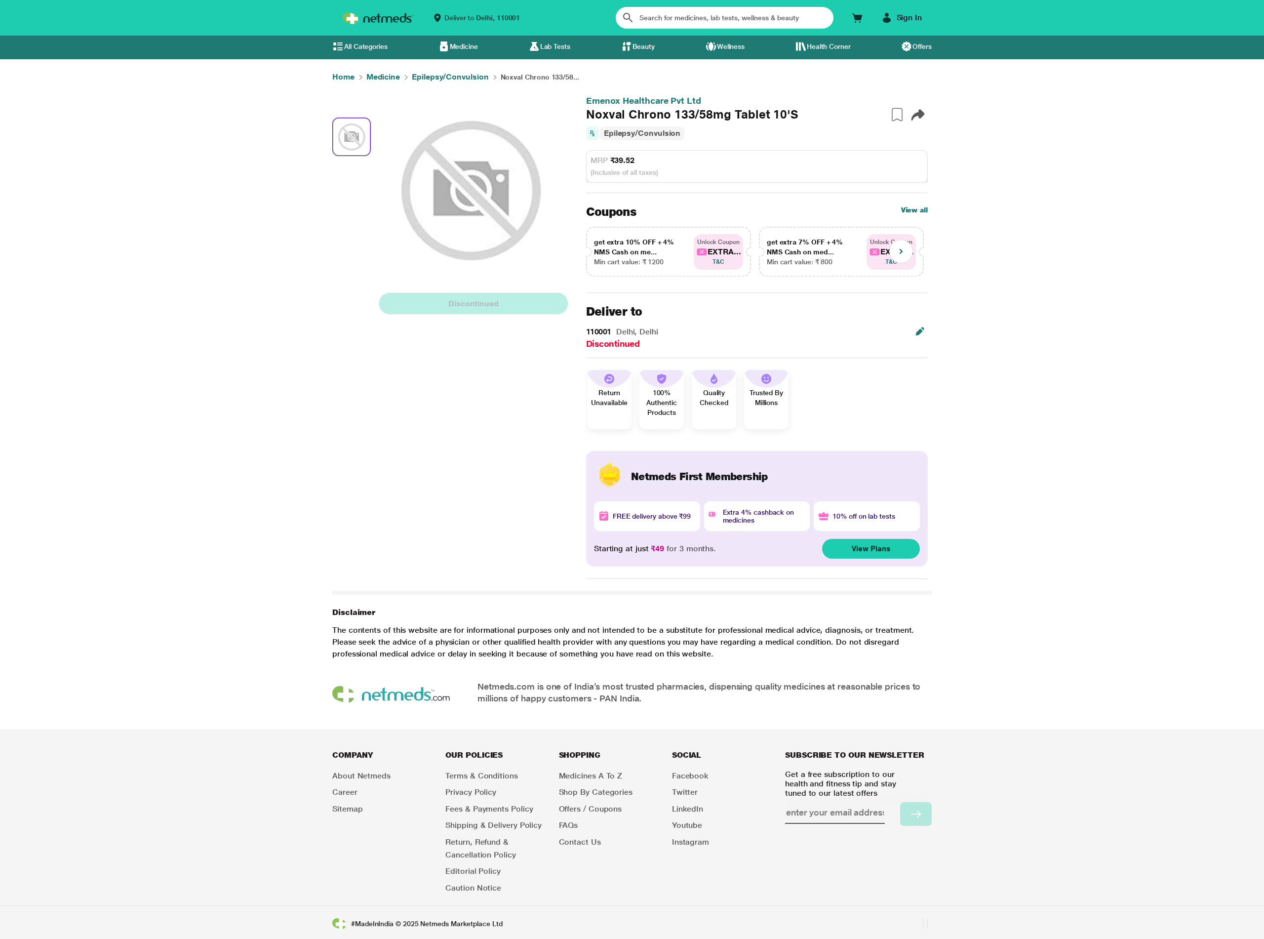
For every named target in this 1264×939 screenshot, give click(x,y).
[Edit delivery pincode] (920, 331)
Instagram (690, 842)
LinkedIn (687, 809)
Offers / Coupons (590, 809)
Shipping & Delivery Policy (493, 825)
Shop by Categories (596, 792)
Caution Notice (473, 888)
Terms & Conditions (481, 775)
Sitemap (347, 809)
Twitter (685, 792)
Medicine (464, 46)
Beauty (643, 46)
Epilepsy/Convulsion (642, 133)
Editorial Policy (473, 871)
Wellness (731, 46)
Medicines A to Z (591, 775)
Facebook (690, 775)
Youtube (687, 825)
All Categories (366, 46)
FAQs (568, 825)
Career (344, 792)
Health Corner (829, 46)
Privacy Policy (470, 792)
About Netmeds (361, 775)
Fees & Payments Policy (489, 809)
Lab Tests (555, 46)
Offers (922, 46)
